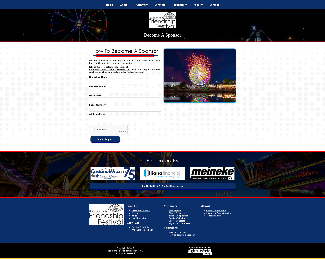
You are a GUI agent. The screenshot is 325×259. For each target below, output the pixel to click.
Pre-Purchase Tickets (142, 229)
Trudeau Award (214, 215)
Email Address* (97, 95)
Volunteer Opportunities (218, 213)
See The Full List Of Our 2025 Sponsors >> (162, 186)
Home (109, 4)
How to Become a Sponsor (182, 234)
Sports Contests (177, 220)
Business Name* (97, 86)
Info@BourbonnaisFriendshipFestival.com (109, 69)
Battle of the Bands (178, 218)
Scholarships (175, 210)
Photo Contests (177, 213)
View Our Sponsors (178, 232)
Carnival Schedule (140, 227)
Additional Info (97, 114)
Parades (136, 213)
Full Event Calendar (141, 210)
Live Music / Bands (140, 218)
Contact (214, 4)
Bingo (134, 215)
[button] (124, 5)
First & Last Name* (99, 77)
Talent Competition (178, 215)
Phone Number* (97, 105)
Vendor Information (216, 210)
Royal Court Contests (179, 223)
